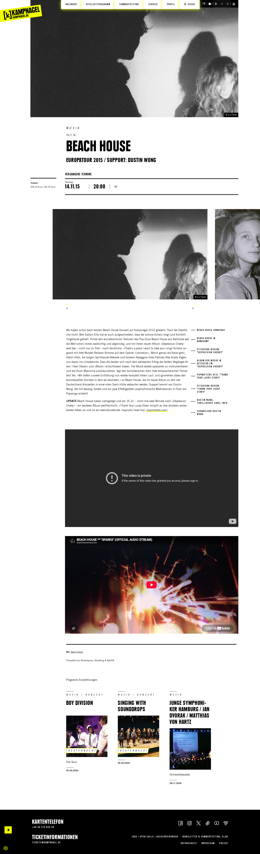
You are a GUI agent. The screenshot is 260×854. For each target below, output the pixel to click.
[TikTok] (207, 822)
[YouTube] (216, 822)
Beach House (77, 652)
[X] (198, 822)
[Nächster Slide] (193, 308)
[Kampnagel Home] (21, 11)
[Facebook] (180, 822)
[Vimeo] (225, 822)
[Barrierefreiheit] (210, 4)
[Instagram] (189, 822)
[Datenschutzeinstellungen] (5, 848)
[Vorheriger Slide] (66, 308)
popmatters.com (156, 410)
